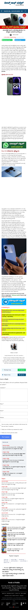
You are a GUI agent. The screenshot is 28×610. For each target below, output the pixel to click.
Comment (3, 387)
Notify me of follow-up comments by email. (12, 429)
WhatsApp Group (6, 40)
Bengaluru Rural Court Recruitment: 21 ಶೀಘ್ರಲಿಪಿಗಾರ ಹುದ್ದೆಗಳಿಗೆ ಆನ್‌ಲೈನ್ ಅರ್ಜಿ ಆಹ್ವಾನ (13, 520)
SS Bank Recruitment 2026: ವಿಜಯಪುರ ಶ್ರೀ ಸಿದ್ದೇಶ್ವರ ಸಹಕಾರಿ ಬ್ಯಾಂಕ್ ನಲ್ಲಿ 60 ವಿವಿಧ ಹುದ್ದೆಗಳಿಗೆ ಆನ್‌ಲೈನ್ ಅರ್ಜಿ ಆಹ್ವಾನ (14, 454)
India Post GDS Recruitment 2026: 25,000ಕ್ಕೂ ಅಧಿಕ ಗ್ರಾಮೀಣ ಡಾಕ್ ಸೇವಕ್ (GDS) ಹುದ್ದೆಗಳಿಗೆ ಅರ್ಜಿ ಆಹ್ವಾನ (13, 448)
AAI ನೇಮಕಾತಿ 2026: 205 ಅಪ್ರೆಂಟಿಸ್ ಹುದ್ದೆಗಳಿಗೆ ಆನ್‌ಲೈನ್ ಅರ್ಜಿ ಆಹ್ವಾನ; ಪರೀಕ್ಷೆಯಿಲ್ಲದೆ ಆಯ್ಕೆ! (14, 467)
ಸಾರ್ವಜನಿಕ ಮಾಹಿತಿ (6, 445)
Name (2, 404)
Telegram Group (17, 40)
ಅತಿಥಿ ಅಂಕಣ (6, 559)
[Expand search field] (25, 11)
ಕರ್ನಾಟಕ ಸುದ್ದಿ (13, 37)
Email (2, 410)
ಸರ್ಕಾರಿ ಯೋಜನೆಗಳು (14, 561)
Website (2, 417)
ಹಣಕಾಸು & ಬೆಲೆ (6, 562)
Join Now (22, 369)
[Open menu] (1, 11)
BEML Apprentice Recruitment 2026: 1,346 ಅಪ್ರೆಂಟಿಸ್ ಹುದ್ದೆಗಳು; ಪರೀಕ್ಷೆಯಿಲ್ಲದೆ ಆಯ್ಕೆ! (13, 515)
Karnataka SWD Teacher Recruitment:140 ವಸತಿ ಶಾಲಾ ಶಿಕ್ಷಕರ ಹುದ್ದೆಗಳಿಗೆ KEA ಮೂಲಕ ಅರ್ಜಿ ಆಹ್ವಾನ (13, 461)
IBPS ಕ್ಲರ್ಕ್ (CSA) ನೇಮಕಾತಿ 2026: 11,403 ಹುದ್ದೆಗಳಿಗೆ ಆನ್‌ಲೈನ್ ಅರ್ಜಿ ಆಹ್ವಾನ (12, 474)
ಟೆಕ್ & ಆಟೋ (6, 561)
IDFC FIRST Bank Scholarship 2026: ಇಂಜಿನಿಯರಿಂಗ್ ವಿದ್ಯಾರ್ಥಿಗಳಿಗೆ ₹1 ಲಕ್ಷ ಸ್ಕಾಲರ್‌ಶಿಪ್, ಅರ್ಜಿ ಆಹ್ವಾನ (14, 510)
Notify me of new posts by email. (10, 432)
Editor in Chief (15, 34)
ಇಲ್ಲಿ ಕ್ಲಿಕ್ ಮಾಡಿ (8, 295)
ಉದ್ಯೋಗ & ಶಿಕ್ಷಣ (6, 452)
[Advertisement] (14, 111)
